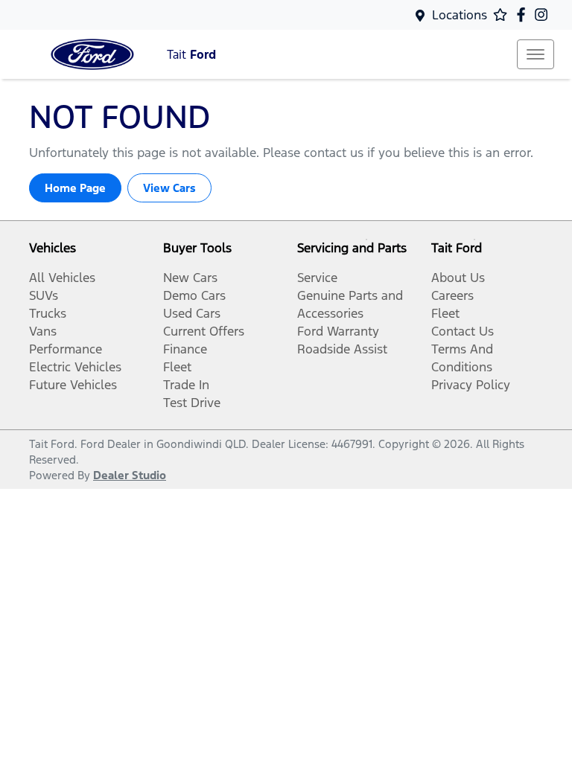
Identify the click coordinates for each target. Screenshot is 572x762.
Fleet (177, 367)
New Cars (190, 277)
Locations (459, 15)
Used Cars (191, 313)
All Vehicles (62, 277)
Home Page (75, 188)
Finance (185, 349)
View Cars (169, 188)
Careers (452, 295)
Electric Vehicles (75, 367)
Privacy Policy (470, 385)
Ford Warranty (338, 331)
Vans (43, 331)
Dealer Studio (129, 475)
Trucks (47, 313)
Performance (65, 349)
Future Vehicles (73, 385)
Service (317, 277)
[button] (535, 54)
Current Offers (203, 331)
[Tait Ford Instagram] (544, 14)
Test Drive (191, 402)
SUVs (43, 295)
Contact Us (462, 331)
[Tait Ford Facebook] (524, 14)
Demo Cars (194, 295)
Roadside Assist (342, 349)
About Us (458, 277)
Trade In (186, 385)
